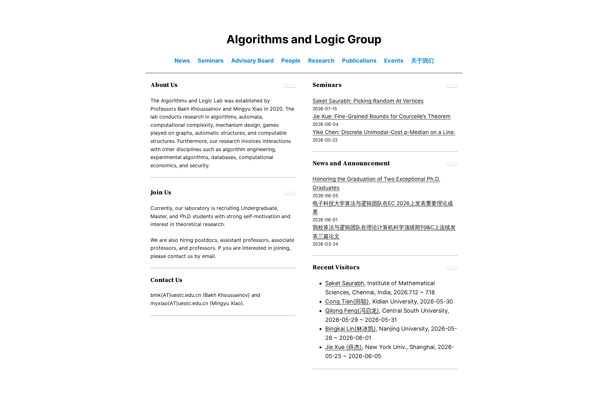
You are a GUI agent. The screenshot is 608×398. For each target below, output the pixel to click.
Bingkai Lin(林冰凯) (350, 328)
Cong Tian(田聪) (347, 301)
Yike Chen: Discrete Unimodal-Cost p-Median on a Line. (384, 132)
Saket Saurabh (344, 283)
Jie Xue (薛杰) (343, 347)
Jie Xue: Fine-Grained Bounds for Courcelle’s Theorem (382, 116)
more (289, 85)
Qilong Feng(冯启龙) (352, 310)
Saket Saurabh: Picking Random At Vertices (368, 101)
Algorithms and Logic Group (304, 39)
